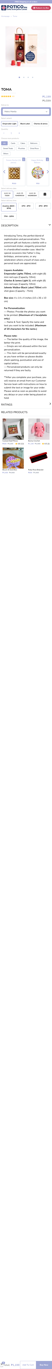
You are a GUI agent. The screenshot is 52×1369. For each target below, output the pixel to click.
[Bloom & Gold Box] (13, 460)
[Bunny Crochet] (39, 432)
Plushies (21, 148)
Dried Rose (34, 148)
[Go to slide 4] (32, 77)
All (4, 143)
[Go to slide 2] (24, 77)
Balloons (33, 143)
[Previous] (4, 171)
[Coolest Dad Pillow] (13, 432)
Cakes (23, 143)
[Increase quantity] (19, 133)
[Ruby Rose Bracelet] (39, 460)
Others (5, 153)
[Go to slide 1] (19, 77)
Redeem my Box (42, 8)
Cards (13, 143)
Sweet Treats (8, 148)
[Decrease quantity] (3, 133)
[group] (26, 46)
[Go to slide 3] (28, 77)
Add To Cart (28, 1365)
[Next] (47, 171)
